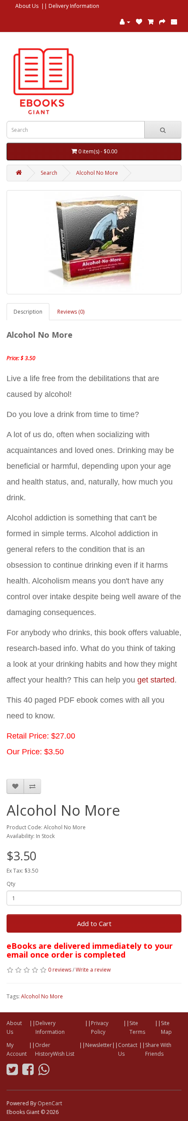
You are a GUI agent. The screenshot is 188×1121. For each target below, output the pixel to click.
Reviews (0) (70, 311)
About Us (26, 6)
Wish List (63, 1053)
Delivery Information (74, 6)
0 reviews (59, 969)
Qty (11, 884)
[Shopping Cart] (150, 21)
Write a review (93, 969)
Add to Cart (94, 923)
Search (49, 173)
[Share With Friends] (174, 21)
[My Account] (125, 21)
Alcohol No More (97, 173)
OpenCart (50, 1103)
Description (28, 311)
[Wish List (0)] (139, 21)
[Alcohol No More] (94, 242)
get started (155, 679)
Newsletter (98, 1045)
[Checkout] (162, 21)
